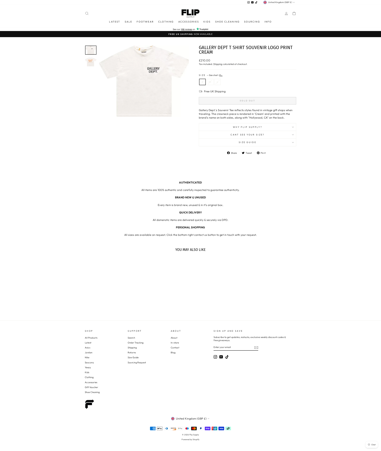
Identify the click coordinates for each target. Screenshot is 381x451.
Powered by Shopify (190, 439)
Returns (132, 352)
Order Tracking (135, 342)
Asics (87, 347)
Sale (128, 21)
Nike (87, 357)
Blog (173, 352)
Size (209, 75)
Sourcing (252, 21)
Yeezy (88, 367)
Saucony (89, 362)
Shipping (217, 64)
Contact (175, 347)
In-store (175, 342)
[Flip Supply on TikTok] (227, 357)
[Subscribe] (256, 347)
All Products (91, 337)
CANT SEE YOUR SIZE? (247, 134)
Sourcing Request (137, 362)
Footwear (145, 21)
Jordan (88, 352)
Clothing (166, 21)
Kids (207, 21)
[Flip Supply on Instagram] (215, 357)
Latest (114, 21)
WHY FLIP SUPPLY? (247, 127)
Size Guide (247, 142)
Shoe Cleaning (227, 21)
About (174, 337)
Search (131, 337)
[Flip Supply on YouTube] (221, 357)
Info (268, 21)
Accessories (188, 21)
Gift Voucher (91, 387)
